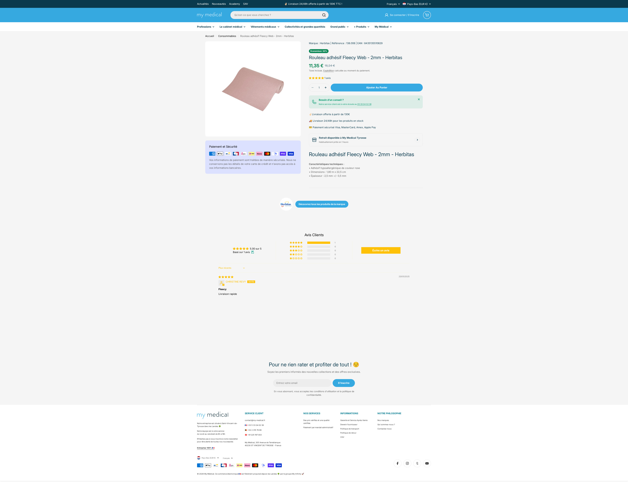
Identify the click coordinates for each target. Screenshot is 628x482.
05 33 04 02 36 (364, 104)
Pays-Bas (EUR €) (417, 4)
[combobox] (279, 15)
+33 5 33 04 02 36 (256, 425)
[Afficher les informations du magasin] (417, 139)
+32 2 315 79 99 (255, 430)
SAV (245, 3)
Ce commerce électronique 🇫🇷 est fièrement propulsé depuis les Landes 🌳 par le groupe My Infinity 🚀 (259, 474)
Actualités (203, 3)
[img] (225, 276)
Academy (234, 3)
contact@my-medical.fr (255, 420)
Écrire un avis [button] (380, 250)
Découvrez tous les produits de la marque (322, 204)
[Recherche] (324, 15)
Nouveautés (219, 3)
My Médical (209, 474)
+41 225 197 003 (255, 435)
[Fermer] (419, 99)
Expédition (328, 70)
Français (392, 4)
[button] (316, 78)
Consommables (227, 36)
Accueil (209, 36)
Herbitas (325, 43)
